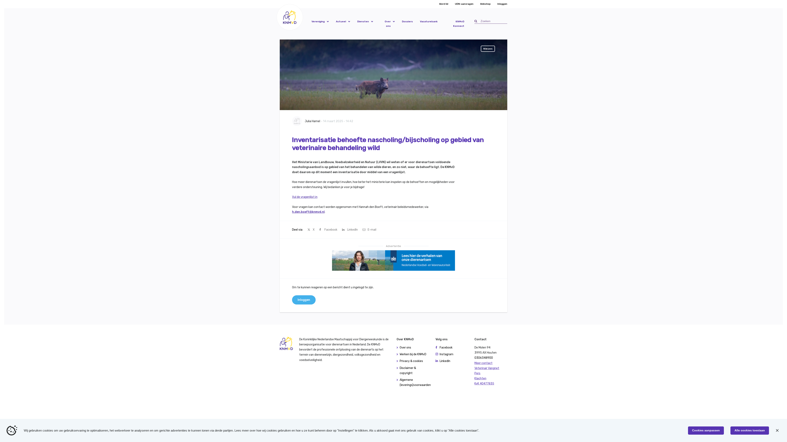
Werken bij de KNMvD (413, 354)
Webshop (485, 4)
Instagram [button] (446, 354)
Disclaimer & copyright (408, 370)
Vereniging (318, 21)
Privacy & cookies (411, 361)
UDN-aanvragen (464, 4)
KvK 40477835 (484, 383)
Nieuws (487, 48)
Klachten (480, 378)
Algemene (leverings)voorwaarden (414, 382)
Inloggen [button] (304, 300)
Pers (477, 373)
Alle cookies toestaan (750, 430)
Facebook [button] (446, 347)
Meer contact (483, 363)
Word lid (443, 4)
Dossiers (407, 21)
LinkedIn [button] (445, 361)
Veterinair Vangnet (486, 368)
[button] (290, 17)
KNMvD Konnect (458, 23)
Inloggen (502, 4)
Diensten (363, 21)
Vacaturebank (429, 21)
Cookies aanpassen (706, 430)
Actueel (341, 21)
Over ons (388, 23)
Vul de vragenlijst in (304, 197)
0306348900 (483, 358)
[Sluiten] (777, 430)
